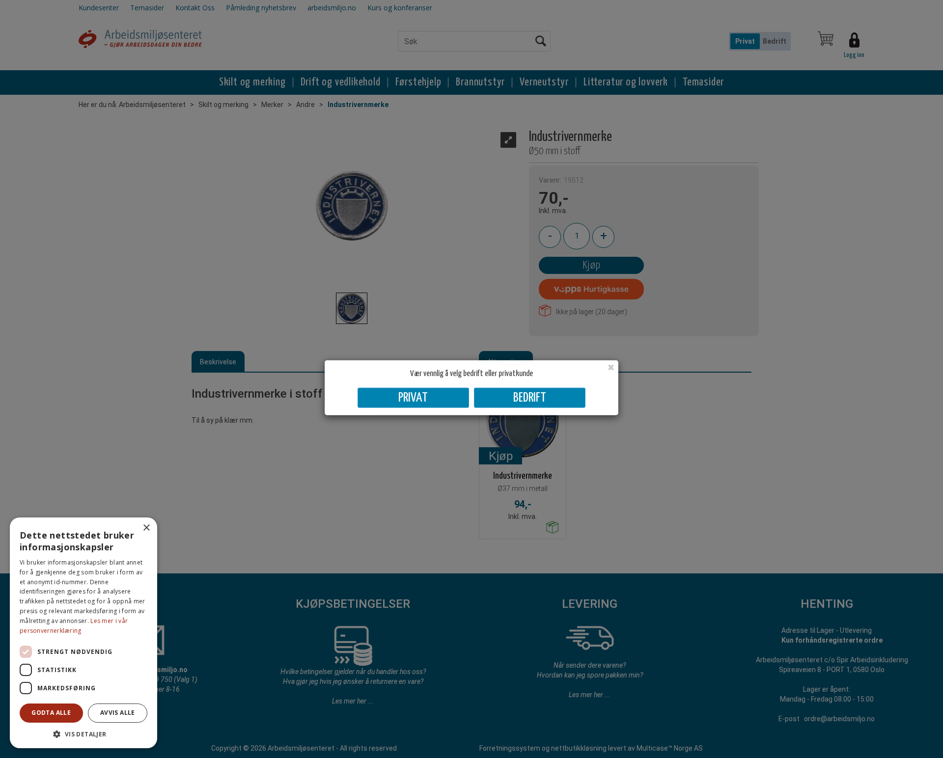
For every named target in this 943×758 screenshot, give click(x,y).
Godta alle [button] (51, 712)
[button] (83, 733)
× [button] (146, 528)
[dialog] (83, 632)
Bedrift (529, 397)
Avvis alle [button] (117, 712)
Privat (413, 397)
